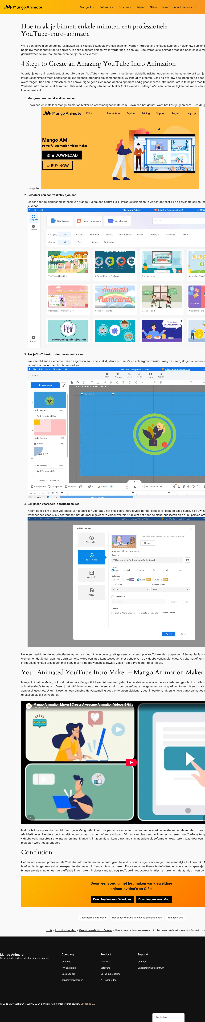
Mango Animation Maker (168, 672)
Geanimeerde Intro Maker (93, 917)
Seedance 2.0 (88, 1003)
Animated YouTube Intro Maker (82, 672)
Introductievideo (65, 930)
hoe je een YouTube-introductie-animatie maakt (151, 49)
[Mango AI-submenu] (94, 7)
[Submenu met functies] (131, 7)
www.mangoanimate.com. (111, 105)
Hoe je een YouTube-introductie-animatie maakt (137, 917)
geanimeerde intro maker (159, 82)
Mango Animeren (12, 954)
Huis (49, 930)
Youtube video (175, 917)
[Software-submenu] (113, 7)
